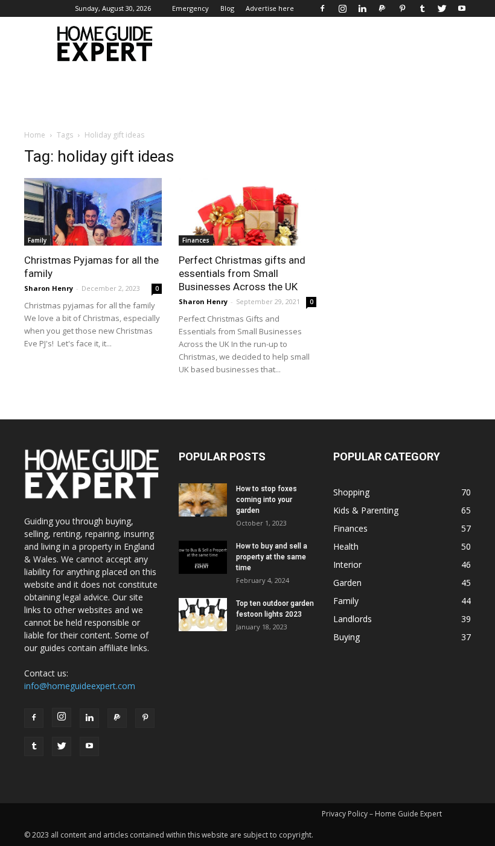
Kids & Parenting (365, 510)
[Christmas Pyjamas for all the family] (93, 212)
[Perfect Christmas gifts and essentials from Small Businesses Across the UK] (247, 212)
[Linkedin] (362, 8)
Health (346, 546)
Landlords (352, 619)
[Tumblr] (422, 8)
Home (34, 135)
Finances (195, 240)
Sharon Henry (48, 288)
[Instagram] (342, 8)
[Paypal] (382, 8)
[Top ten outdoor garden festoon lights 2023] (203, 614)
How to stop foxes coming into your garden (266, 500)
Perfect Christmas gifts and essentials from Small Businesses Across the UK (242, 273)
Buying (346, 637)
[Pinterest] (402, 8)
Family (37, 240)
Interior (347, 564)
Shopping (351, 492)
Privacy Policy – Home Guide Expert (382, 814)
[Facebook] (322, 8)
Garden (347, 582)
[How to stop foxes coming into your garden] (203, 500)
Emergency (190, 8)
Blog (227, 8)
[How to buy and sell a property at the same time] (203, 557)
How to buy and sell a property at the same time (271, 557)
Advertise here (270, 8)
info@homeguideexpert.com (79, 686)
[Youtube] (462, 8)
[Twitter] (442, 8)
